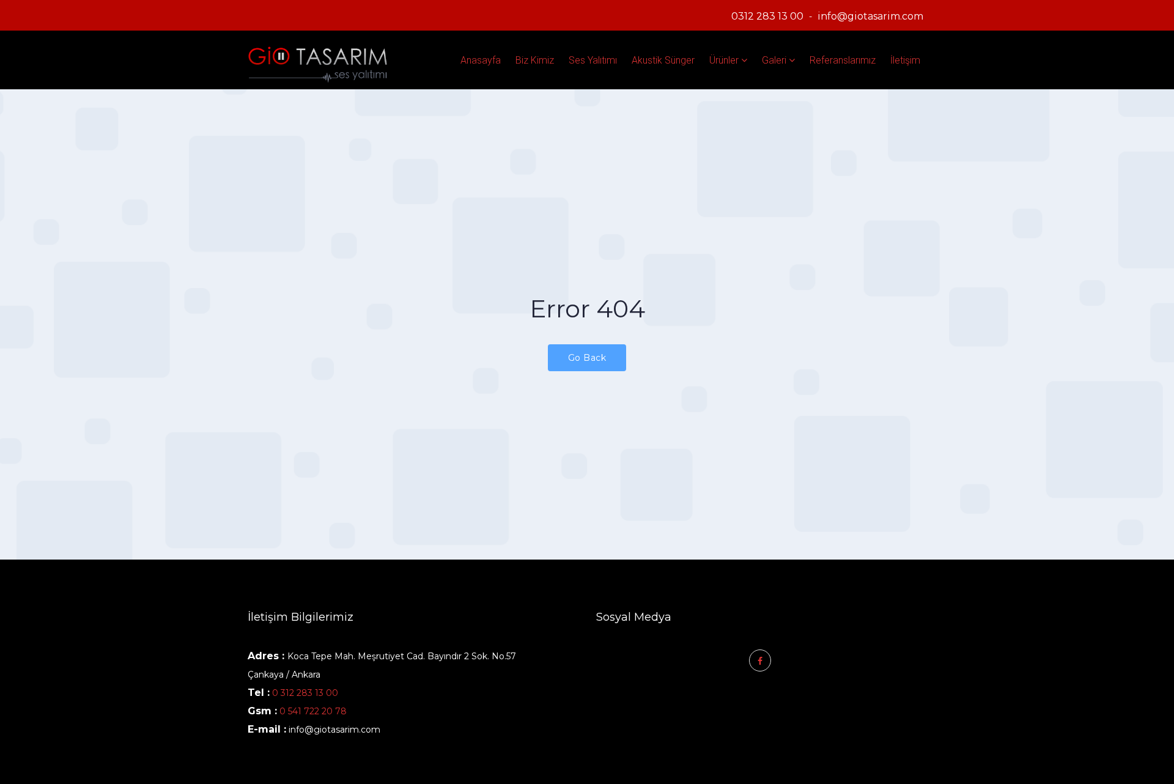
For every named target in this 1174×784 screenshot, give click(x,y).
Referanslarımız (843, 60)
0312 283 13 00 (767, 16)
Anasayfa (480, 60)
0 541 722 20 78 (312, 711)
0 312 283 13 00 (305, 692)
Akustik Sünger (663, 60)
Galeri (774, 60)
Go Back (587, 357)
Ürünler (724, 60)
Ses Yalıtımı (593, 60)
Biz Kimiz (534, 60)
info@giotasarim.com (870, 16)
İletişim (905, 60)
